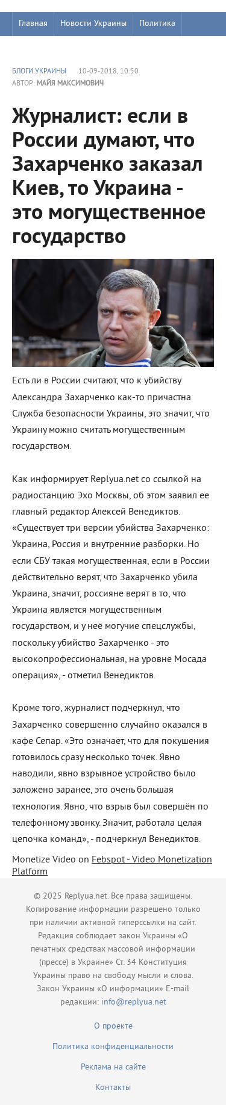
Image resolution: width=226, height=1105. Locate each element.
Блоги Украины (39, 71)
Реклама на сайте (113, 1067)
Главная (33, 24)
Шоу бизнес (40, 48)
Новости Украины (93, 24)
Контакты (113, 1088)
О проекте (113, 1026)
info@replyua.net (133, 1002)
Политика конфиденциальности (113, 1047)
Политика (157, 24)
